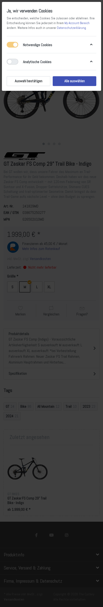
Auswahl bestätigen (28, 81)
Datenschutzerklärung (71, 28)
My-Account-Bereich (77, 23)
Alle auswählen (74, 81)
